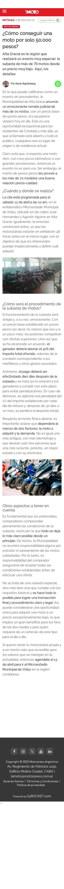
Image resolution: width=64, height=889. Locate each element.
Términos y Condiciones (42, 781)
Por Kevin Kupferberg (23, 83)
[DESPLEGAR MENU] (4, 11)
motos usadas (11, 27)
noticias (8, 20)
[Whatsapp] (58, 84)
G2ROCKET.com (39, 796)
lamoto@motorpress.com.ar (32, 776)
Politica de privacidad (31, 785)
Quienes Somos (13, 781)
